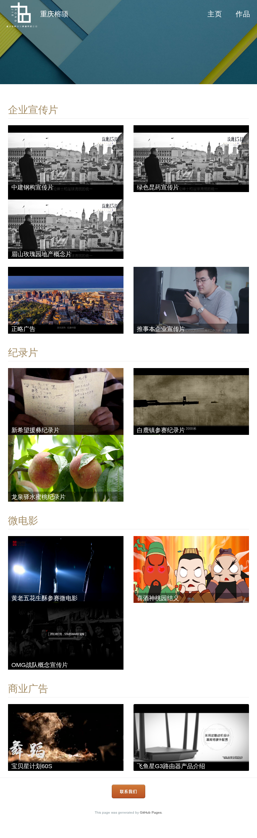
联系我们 (128, 791)
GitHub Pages (151, 812)
